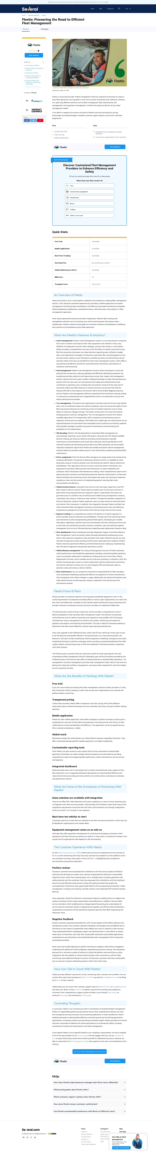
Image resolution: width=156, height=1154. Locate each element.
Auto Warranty (105, 1132)
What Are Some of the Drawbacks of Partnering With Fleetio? (33, 82)
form (58, 980)
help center (112, 992)
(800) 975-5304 (87, 977)
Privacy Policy (86, 1137)
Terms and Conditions (88, 1144)
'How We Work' (101, 2)
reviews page (82, 1035)
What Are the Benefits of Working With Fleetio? (33, 76)
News (92, 8)
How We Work (86, 1142)
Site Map (122, 1132)
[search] (119, 8)
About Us (84, 1132)
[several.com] (30, 9)
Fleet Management (33, 15)
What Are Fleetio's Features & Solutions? (34, 69)
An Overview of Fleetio (32, 65)
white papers (86, 995)
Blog (100, 8)
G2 (95, 858)
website (78, 990)
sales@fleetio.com (110, 977)
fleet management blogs (79, 1041)
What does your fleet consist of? (89, 181)
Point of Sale (104, 1139)
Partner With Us (86, 1134)
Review (26, 29)
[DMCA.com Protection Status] (51, 1134)
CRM (102, 1141)
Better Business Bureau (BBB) (69, 853)
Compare (44, 29)
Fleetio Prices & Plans (32, 73)
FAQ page (64, 995)
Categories (110, 8)
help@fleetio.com (119, 987)
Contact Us (85, 1139)
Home (23, 15)
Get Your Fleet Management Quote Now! (89, 1052)
